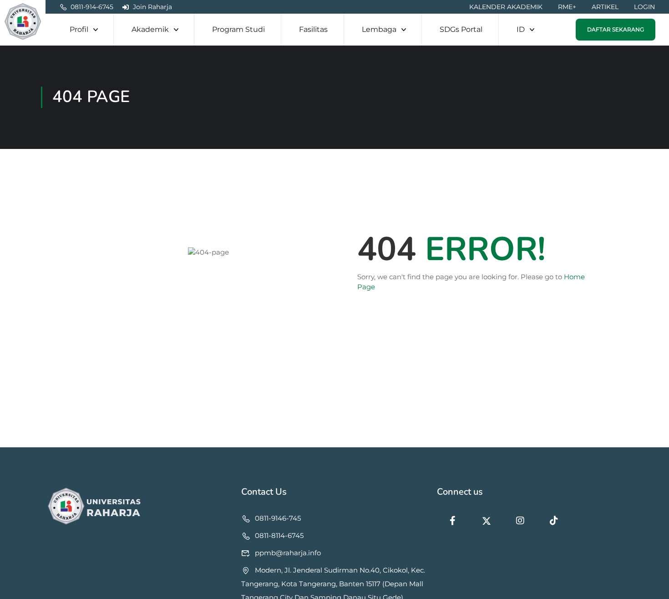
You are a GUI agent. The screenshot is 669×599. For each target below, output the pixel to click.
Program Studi (238, 29)
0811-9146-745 (278, 518)
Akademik (150, 29)
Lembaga (379, 29)
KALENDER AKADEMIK (505, 7)
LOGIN (644, 7)
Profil (79, 29)
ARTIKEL (605, 7)
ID (521, 29)
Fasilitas (313, 29)
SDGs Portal (461, 29)
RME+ (567, 7)
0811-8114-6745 (279, 535)
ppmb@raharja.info (288, 552)
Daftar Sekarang (615, 29)
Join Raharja (152, 7)
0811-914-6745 (92, 7)
